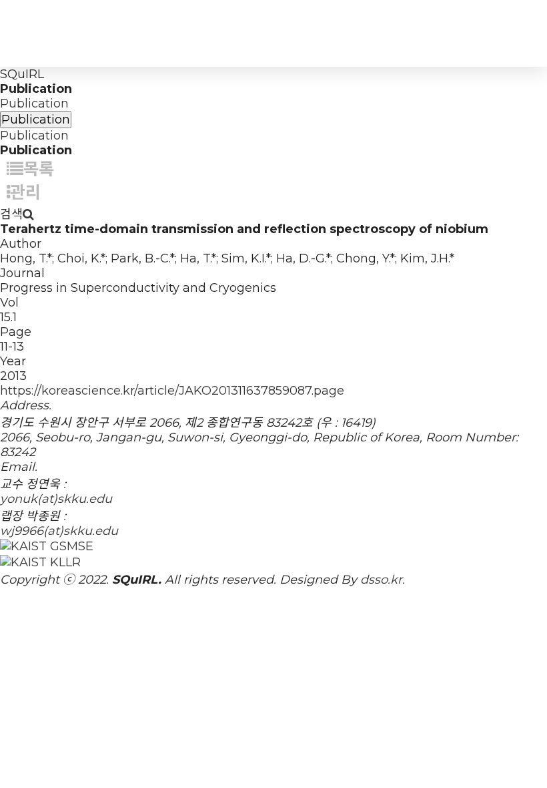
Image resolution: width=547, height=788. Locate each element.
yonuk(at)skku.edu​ (56, 498)
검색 (11, 214)
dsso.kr (381, 579)
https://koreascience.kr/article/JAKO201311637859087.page (172, 390)
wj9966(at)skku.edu (59, 531)
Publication (34, 103)
